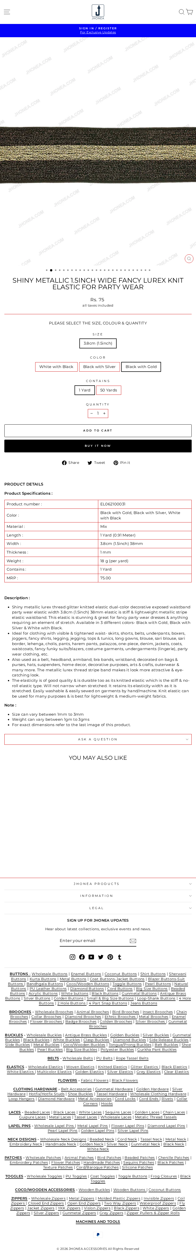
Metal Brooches (153, 1017)
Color (98, 357)
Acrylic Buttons (43, 993)
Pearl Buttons (158, 984)
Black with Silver (99, 366)
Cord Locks (125, 1099)
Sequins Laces (118, 1112)
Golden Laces (147, 1112)
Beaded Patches (140, 1158)
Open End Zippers (84, 1203)
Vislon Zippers (97, 1208)
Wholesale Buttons (49, 974)
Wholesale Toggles (44, 1176)
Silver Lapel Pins (133, 1131)
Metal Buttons (73, 979)
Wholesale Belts (78, 1058)
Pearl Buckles (50, 1050)
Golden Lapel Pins (97, 1131)
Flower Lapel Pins (127, 1126)
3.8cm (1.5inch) (98, 343)
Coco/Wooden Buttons (87, 984)
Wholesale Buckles (44, 1035)
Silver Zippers (46, 1213)
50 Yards (108, 390)
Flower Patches (65, 1162)
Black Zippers (126, 1208)
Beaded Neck (102, 1139)
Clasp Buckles (96, 1040)
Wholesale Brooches (54, 1012)
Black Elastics (174, 1067)
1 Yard (84, 390)
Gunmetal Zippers (79, 1213)
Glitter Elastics (145, 1067)
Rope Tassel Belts (132, 1058)
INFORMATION (97, 896)
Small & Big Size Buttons (110, 998)
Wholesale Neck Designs (63, 1139)
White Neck (98, 1149)
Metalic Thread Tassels (156, 1117)
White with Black (56, 366)
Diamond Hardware (56, 1099)
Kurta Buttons (43, 979)
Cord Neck (127, 1139)
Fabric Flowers (94, 1080)
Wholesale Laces (116, 1117)
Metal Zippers (81, 1198)
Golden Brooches (116, 1021)
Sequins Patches (138, 1162)
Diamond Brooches (83, 1017)
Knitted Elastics (112, 1067)
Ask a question (98, 739)
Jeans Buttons (143, 1003)
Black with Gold (141, 366)
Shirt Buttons (153, 974)
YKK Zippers (69, 1208)
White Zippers (156, 1208)
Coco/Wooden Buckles (84, 1045)
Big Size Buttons (152, 989)
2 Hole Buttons (72, 1003)
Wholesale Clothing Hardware (158, 1094)
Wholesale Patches (43, 1158)
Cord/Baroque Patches (97, 1167)
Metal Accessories (95, 1099)
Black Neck (173, 1144)
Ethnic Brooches (121, 1017)
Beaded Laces (37, 1112)
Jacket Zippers (40, 1208)
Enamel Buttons (86, 974)
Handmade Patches (101, 1162)
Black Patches (170, 1162)
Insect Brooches (158, 1012)
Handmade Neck (60, 1144)
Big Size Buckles (81, 1050)
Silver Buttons (37, 998)
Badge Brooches (80, 1021)
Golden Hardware (152, 1089)
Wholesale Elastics (45, 1067)
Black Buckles (36, 1040)
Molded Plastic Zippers (119, 1198)
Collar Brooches (46, 1017)
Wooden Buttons (129, 1190)
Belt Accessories (76, 1089)
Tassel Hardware (111, 1094)
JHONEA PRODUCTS (97, 884)
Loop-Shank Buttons (156, 998)
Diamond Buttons (87, 989)
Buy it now (98, 446)
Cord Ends (149, 1099)
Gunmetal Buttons (139, 993)
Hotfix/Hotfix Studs (47, 1094)
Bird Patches (109, 1158)
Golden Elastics (89, 1072)
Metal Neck (175, 1139)
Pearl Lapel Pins (63, 1131)
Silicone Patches (137, 1167)
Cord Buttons (119, 989)
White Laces (90, 1112)
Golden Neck (91, 1144)
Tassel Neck (151, 1139)
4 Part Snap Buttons (108, 1003)
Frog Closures (164, 1176)
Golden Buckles (124, 1035)
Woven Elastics (80, 1067)
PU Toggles (76, 1176)
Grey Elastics (149, 1072)
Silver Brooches (151, 1021)
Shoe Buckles (80, 1094)
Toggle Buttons (127, 984)
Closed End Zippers (46, 1203)
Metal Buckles (46, 1045)
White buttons (74, 993)
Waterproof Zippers (158, 1203)
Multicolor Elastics (54, 1072)
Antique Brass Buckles (86, 1035)
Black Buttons (105, 993)
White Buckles (66, 1040)
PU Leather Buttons (48, 989)
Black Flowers (125, 1080)
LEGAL (96, 908)
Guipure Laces (32, 1117)
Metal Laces (60, 1117)
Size (98, 334)
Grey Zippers (111, 1213)
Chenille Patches (173, 1158)
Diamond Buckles (129, 1040)
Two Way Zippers (120, 1203)
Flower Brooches (46, 1021)
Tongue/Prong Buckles (130, 1045)
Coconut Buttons (121, 974)
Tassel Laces (85, 1117)
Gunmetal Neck (145, 1144)
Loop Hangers (21, 1099)
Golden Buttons (68, 998)
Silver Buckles (156, 1035)
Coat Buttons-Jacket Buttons (117, 979)
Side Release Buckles (168, 1040)
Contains (98, 381)
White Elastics (21, 1072)
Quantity (98, 404)
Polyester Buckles (117, 1050)
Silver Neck (117, 1144)
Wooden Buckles (94, 1190)
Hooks (107, 1104)
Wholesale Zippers (48, 1198)
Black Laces (64, 1112)
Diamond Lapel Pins (166, 1126)
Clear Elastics (176, 1072)
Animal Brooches (93, 1012)
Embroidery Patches (29, 1162)
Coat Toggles (102, 1176)
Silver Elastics (120, 1072)
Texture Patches (58, 1167)
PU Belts (104, 1058)
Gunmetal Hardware (114, 1089)
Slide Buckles (17, 1045)
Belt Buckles (166, 1045)
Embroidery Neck (25, 1144)
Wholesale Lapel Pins (54, 1126)
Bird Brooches (125, 1012)
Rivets (167, 1099)
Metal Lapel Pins (92, 1126)
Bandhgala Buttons (45, 984)
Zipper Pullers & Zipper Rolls (153, 1213)
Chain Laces (174, 1112)
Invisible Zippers (159, 1198)
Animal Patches (79, 1158)
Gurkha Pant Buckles (157, 1050)
